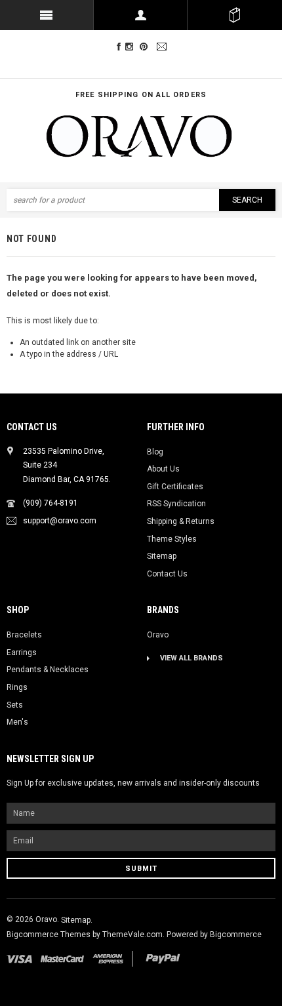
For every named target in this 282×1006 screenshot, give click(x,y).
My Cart (234, 15)
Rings (17, 687)
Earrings (22, 652)
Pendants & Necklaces (48, 669)
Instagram (131, 47)
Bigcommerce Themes (49, 934)
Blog (155, 451)
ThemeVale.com (132, 934)
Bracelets (24, 634)
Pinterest (146, 47)
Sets (15, 705)
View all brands (191, 658)
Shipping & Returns (180, 521)
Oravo (158, 634)
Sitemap (161, 556)
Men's (17, 722)
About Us (163, 468)
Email (163, 47)
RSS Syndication (176, 503)
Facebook (118, 47)
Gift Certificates (175, 486)
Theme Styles (172, 539)
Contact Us (167, 573)
